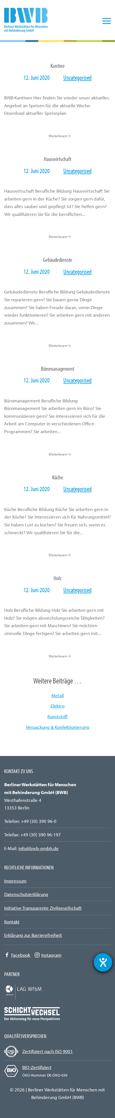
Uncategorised (77, 77)
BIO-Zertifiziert (37, 1067)
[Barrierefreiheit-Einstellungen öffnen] (103, 962)
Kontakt (12, 922)
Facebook (20, 955)
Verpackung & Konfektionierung (57, 727)
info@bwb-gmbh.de (38, 848)
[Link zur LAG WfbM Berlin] (32, 991)
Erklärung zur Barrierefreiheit (33, 935)
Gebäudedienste (57, 259)
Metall (57, 695)
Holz (58, 578)
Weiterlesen (58, 136)
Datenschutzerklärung (26, 894)
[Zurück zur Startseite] (29, 21)
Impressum (15, 881)
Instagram (51, 955)
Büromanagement (57, 368)
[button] (106, 21)
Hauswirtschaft (57, 158)
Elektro (57, 706)
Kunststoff (57, 716)
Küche (57, 477)
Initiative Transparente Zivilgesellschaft (43, 908)
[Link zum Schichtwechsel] (32, 1013)
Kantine (58, 65)
